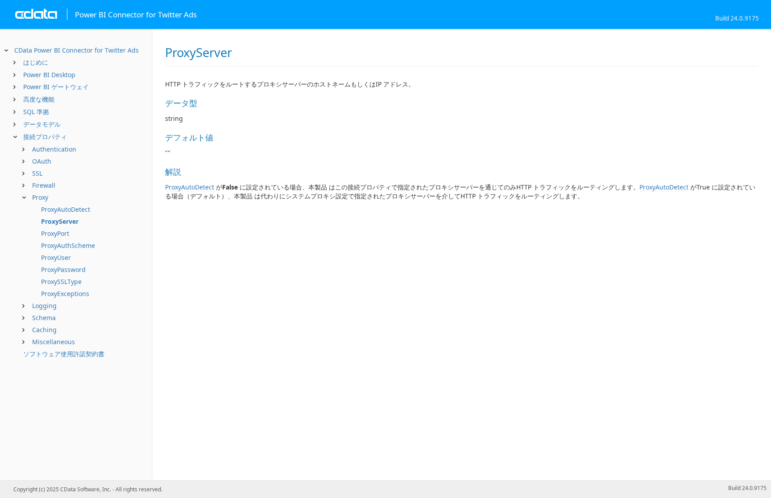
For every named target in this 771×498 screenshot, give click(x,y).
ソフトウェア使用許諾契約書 (63, 354)
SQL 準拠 (36, 111)
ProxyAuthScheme (68, 245)
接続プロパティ (45, 136)
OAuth (41, 161)
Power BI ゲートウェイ (56, 86)
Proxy (40, 197)
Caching (44, 329)
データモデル (42, 124)
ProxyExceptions (65, 293)
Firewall (43, 185)
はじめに (35, 62)
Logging (44, 305)
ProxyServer (60, 221)
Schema (44, 317)
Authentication (54, 149)
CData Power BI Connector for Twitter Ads (76, 50)
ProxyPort (55, 233)
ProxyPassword (63, 269)
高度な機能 (38, 99)
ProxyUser (56, 257)
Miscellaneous (53, 341)
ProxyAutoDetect (65, 209)
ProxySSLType (61, 281)
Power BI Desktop (49, 74)
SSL (37, 173)
